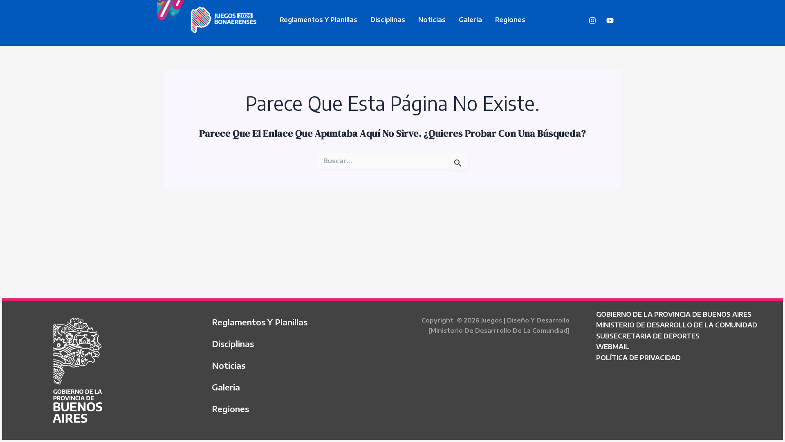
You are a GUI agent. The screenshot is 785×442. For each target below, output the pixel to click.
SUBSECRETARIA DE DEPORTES (648, 336)
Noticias (432, 20)
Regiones (510, 20)
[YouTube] (610, 20)
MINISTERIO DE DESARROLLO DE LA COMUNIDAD (676, 325)
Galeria (470, 20)
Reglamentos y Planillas (318, 20)
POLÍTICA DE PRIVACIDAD (638, 358)
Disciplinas (387, 20)
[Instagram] (592, 20)
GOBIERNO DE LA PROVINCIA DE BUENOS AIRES (673, 314)
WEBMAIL (612, 347)
